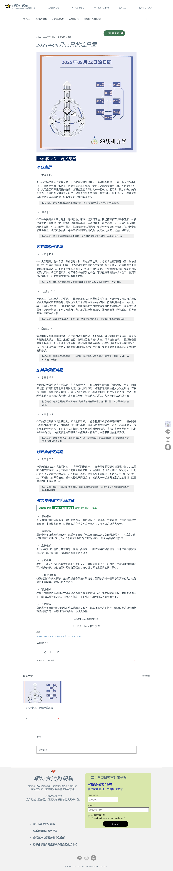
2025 (79, 636)
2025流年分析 (41, 19)
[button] (122, 7)
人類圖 (39, 636)
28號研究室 (48, 636)
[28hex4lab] (168, 432)
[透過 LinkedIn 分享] (51, 652)
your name (93, 794)
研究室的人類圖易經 (92, 19)
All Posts (26, 19)
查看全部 (146, 675)
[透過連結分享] (57, 652)
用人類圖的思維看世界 (19, 8)
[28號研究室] (168, 447)
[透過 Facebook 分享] (37, 652)
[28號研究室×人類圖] (86, 858)
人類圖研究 (74, 19)
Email (91, 805)
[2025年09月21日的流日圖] (42, 692)
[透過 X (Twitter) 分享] (44, 652)
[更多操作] (135, 37)
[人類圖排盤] (168, 424)
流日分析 (71, 636)
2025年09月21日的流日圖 (39, 707)
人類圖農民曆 (58, 19)
